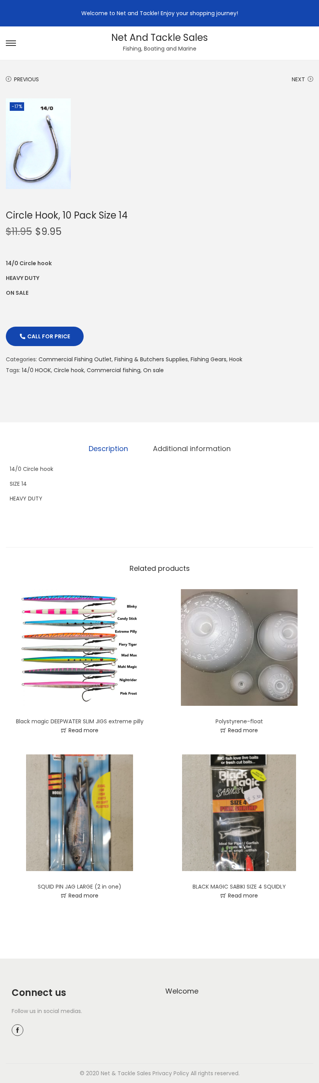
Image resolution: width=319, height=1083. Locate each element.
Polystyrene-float (239, 721)
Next (298, 79)
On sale (153, 370)
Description (108, 448)
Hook (235, 359)
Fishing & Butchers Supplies (151, 359)
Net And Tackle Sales (159, 37)
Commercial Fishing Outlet (75, 359)
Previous (26, 79)
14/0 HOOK (36, 370)
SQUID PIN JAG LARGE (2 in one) (79, 887)
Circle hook (69, 370)
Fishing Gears (208, 359)
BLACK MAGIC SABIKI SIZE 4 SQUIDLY (239, 887)
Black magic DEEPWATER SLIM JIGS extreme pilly (80, 721)
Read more (83, 730)
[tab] (108, 448)
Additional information (192, 448)
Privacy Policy (170, 1073)
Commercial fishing (113, 370)
